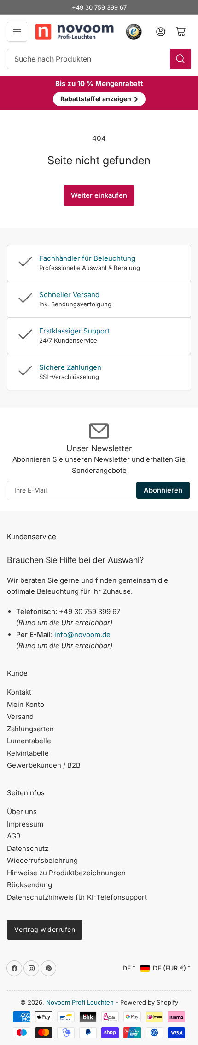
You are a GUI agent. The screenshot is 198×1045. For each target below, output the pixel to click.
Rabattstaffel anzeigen (99, 98)
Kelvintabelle (28, 753)
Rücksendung (29, 884)
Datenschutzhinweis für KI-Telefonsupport (77, 897)
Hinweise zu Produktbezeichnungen (66, 872)
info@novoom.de (82, 634)
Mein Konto (25, 704)
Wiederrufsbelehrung (42, 860)
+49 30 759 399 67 (99, 7)
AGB (14, 836)
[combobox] (99, 59)
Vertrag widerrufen (44, 929)
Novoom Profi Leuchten (80, 1002)
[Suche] (180, 59)
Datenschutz (27, 848)
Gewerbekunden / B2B (44, 765)
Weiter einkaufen (99, 195)
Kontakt (19, 692)
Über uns (22, 811)
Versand (20, 716)
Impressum (25, 824)
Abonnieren (163, 490)
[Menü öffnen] (17, 32)
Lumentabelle (29, 740)
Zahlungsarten (30, 728)
